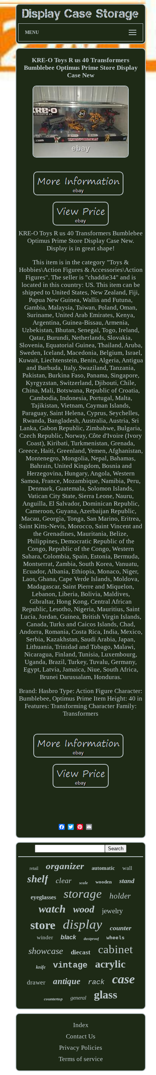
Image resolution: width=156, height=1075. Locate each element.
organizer (65, 866)
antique (66, 981)
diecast (80, 952)
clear (64, 880)
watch (52, 909)
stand (126, 881)
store (42, 925)
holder (120, 895)
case (123, 979)
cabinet (115, 949)
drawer (36, 982)
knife (40, 967)
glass (105, 994)
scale (83, 882)
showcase (45, 951)
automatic (103, 868)
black (68, 937)
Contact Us (80, 1036)
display (82, 924)
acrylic (110, 964)
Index (81, 1025)
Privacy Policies (80, 1047)
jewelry (112, 911)
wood (83, 909)
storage (83, 893)
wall (127, 868)
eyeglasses (43, 897)
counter (120, 928)
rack (96, 982)
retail (34, 868)
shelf (37, 879)
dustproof (91, 939)
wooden (103, 882)
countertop (53, 999)
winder (45, 937)
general (78, 998)
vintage (70, 965)
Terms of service (81, 1059)
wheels (115, 938)
